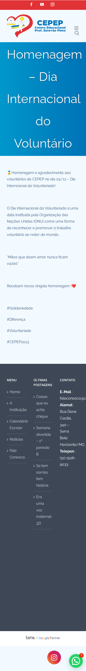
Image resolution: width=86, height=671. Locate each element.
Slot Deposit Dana (39, 550)
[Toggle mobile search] (77, 32)
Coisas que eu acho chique (42, 407)
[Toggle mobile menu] (76, 28)
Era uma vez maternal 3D (43, 510)
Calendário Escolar (17, 424)
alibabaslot (16, 484)
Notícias (16, 439)
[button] (76, 661)
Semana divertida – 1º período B (43, 441)
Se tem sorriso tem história (42, 476)
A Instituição (17, 406)
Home (15, 392)
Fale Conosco (17, 453)
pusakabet (16, 478)
